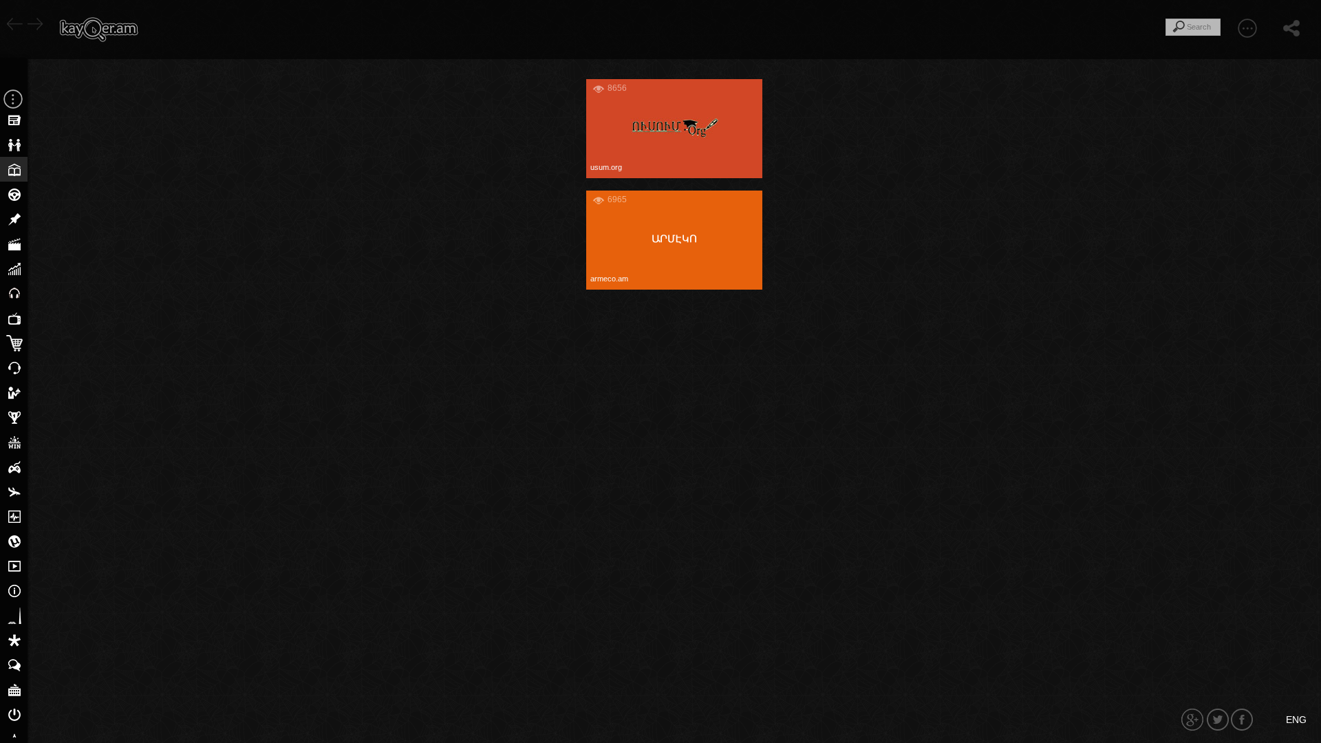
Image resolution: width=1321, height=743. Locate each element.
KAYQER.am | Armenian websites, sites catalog (98, 29)
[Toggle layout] (1247, 27)
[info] (752, 89)
